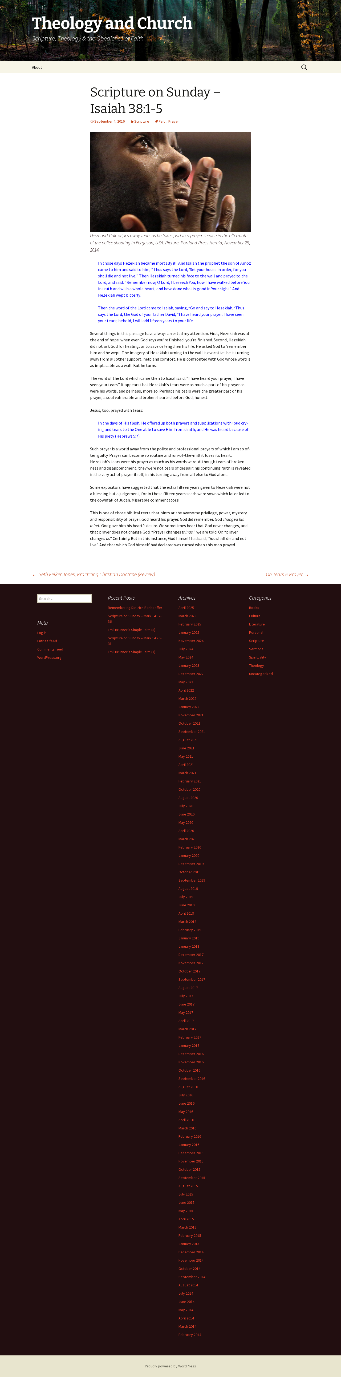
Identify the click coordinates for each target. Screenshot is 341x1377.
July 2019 (185, 896)
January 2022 (188, 706)
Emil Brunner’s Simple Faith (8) (131, 629)
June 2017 (186, 1004)
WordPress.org (49, 657)
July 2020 (185, 805)
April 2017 (186, 1020)
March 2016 (187, 1128)
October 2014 (189, 1268)
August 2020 (188, 797)
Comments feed (50, 649)
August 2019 (188, 888)
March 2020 (187, 839)
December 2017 (191, 954)
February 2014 (189, 1334)
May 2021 (185, 756)
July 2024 (185, 649)
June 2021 (186, 748)
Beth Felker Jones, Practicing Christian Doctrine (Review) (93, 574)
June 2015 (186, 1202)
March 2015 (187, 1227)
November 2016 (191, 1062)
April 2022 (186, 690)
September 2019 (191, 880)
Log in (42, 632)
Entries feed (47, 641)
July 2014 (185, 1293)
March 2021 (187, 772)
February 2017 (189, 1037)
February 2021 (189, 781)
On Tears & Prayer (287, 574)
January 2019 (188, 938)
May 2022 (185, 682)
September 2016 (191, 1078)
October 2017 (189, 971)
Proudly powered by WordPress (170, 1366)
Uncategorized (261, 673)
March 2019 (187, 921)
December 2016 (191, 1053)
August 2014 (188, 1285)
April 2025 (186, 607)
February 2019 (189, 929)
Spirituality (257, 657)
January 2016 (188, 1144)
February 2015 (189, 1235)
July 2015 (185, 1194)
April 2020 (186, 830)
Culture (255, 615)
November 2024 (191, 640)
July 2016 (185, 1095)
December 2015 (191, 1152)
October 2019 (189, 872)
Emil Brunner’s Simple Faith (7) (131, 651)
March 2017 (187, 1029)
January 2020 (188, 855)
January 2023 (188, 665)
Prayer (173, 121)
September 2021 (191, 731)
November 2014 (191, 1260)
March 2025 (187, 615)
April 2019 (186, 913)
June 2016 (186, 1103)
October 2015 (189, 1169)
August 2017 (188, 987)
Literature (257, 624)
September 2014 (191, 1276)
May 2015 (185, 1210)
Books (254, 607)
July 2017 (185, 996)
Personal (256, 632)
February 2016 (189, 1136)
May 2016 (185, 1111)
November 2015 (191, 1161)
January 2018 (188, 946)
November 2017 (191, 962)
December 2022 (191, 673)
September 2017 (191, 979)
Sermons (256, 649)
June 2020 (186, 814)
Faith (163, 121)
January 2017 (188, 1045)
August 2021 (188, 739)
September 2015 (191, 1177)
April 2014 (186, 1318)
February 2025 (189, 624)
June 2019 (186, 905)
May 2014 (185, 1309)
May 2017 (185, 1012)
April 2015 (186, 1219)
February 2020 (189, 847)
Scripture (141, 121)
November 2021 (191, 715)
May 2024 (185, 657)
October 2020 (189, 789)
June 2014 (186, 1301)
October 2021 (189, 723)
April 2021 (186, 764)
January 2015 (188, 1243)
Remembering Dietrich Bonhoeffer (135, 607)
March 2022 (187, 698)
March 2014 (187, 1326)
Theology (256, 665)
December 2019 (191, 863)
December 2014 (191, 1252)
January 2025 (188, 632)
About (37, 67)
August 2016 (188, 1086)
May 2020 (185, 822)
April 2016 (186, 1119)
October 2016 (189, 1070)
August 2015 (188, 1186)
